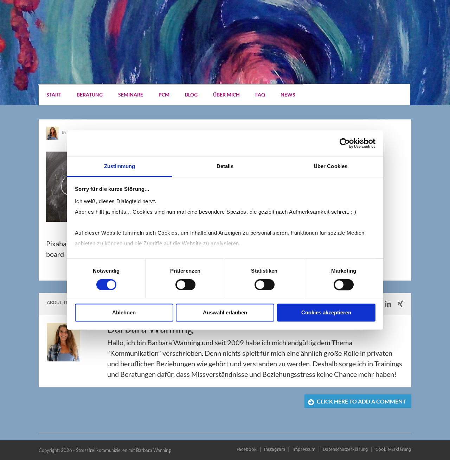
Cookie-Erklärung (393, 449)
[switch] (185, 284)
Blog (191, 95)
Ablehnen (124, 313)
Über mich (226, 95)
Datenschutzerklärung (345, 449)
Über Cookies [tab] (330, 166)
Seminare (130, 95)
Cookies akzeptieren (326, 313)
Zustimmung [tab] (119, 166)
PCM (164, 95)
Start (53, 95)
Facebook (247, 449)
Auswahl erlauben (225, 313)
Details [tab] (225, 166)
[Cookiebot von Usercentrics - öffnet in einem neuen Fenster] (344, 143)
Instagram (274, 449)
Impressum (303, 449)
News (288, 95)
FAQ (260, 95)
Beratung (90, 95)
